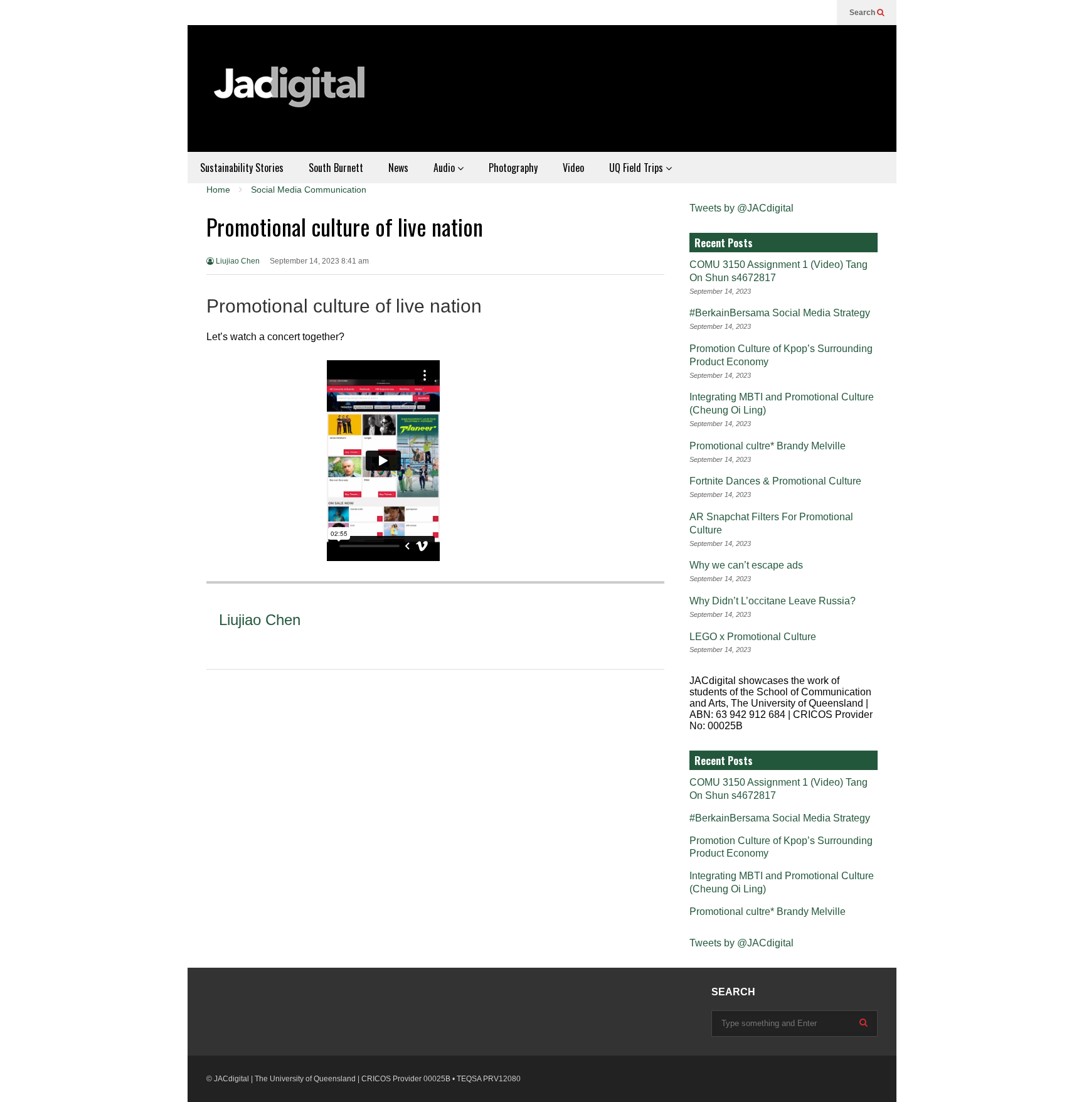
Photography (513, 167)
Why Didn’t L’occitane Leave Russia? (772, 601)
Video (573, 167)
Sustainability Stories (242, 167)
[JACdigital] (291, 94)
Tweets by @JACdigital (741, 208)
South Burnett (336, 167)
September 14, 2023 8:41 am (319, 261)
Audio (445, 167)
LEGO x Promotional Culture (752, 636)
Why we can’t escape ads (746, 565)
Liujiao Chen (237, 261)
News (398, 167)
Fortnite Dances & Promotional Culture (775, 481)
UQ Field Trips (637, 167)
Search (863, 12)
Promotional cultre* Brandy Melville (767, 446)
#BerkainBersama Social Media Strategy (779, 313)
